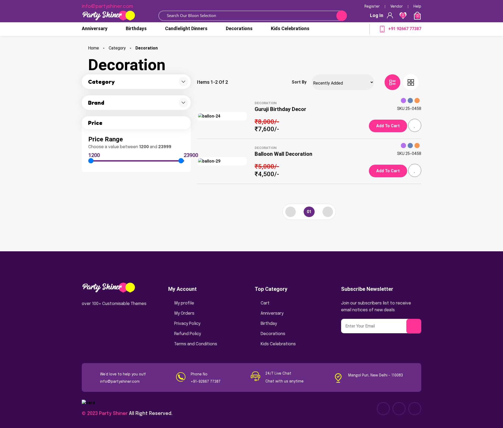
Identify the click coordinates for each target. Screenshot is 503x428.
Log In (376, 15)
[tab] (392, 82)
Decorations (239, 28)
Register (372, 6)
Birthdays (136, 28)
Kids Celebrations (290, 28)
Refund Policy (187, 334)
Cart (265, 303)
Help (417, 6)
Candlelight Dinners (186, 28)
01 (309, 211)
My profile (184, 303)
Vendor (396, 6)
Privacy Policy (187, 323)
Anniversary (94, 28)
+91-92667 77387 (206, 381)
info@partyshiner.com (120, 381)
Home (93, 48)
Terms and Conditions (195, 344)
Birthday (269, 323)
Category (117, 48)
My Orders (184, 313)
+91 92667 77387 (404, 28)
